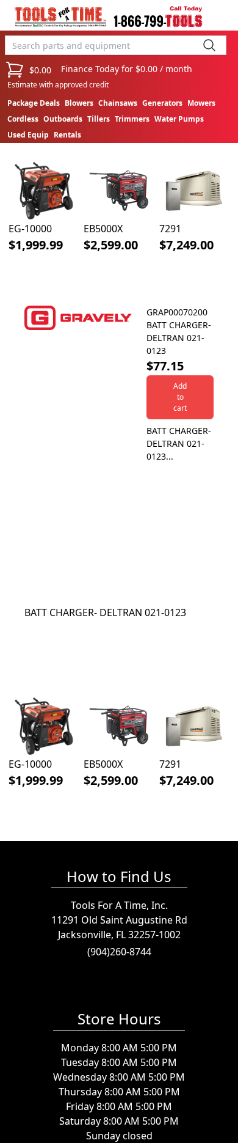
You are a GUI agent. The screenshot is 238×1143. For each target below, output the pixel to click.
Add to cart (180, 397)
